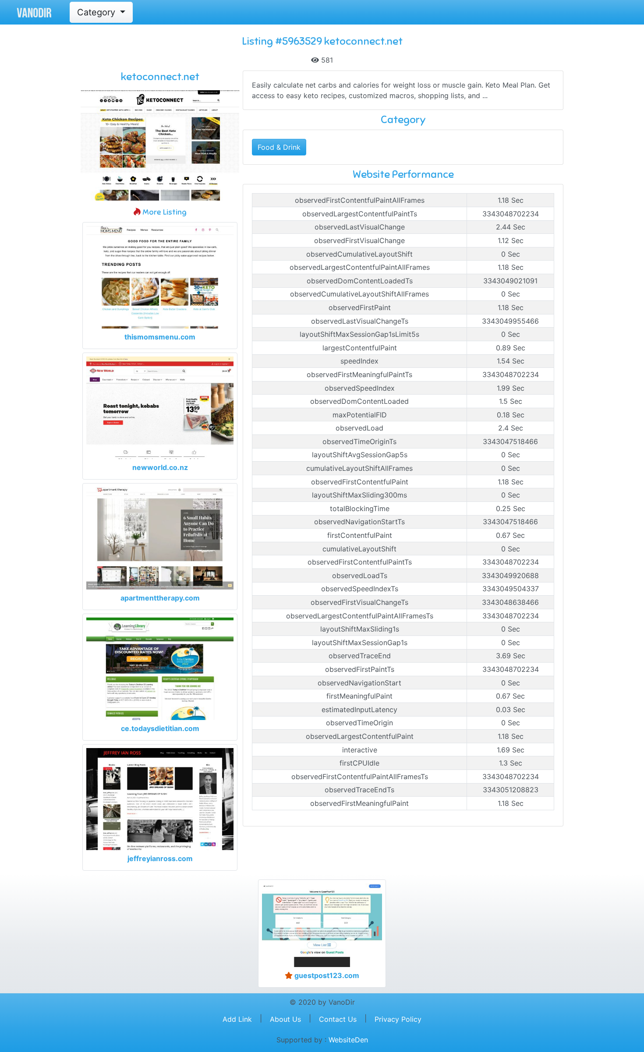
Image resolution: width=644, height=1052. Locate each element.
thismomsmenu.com (159, 336)
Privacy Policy (398, 1019)
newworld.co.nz (160, 467)
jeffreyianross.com (160, 858)
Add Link (237, 1019)
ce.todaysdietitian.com (160, 728)
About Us (285, 1019)
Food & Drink (279, 147)
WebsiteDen (348, 1039)
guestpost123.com (326, 975)
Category (97, 12)
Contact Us (338, 1019)
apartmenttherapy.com (160, 597)
